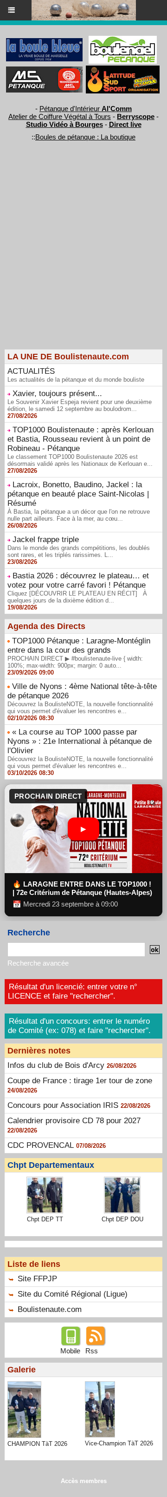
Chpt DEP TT (45, 1219)
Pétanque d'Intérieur (85, 109)
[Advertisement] (79, 260)
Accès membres (84, 1480)
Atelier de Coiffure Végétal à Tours (59, 116)
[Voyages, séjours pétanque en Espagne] (123, 69)
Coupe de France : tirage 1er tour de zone (79, 1080)
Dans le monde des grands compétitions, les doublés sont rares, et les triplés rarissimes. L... (78, 551)
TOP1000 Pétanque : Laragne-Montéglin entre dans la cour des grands (78, 645)
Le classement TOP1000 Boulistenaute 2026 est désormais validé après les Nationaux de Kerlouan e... (80, 460)
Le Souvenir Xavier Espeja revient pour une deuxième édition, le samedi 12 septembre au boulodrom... (79, 405)
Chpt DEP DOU (122, 1219)
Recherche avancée (38, 963)
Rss (91, 1351)
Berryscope (135, 116)
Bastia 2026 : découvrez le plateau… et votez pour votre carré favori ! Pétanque (78, 580)
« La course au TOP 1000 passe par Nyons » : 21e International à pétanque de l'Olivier (79, 741)
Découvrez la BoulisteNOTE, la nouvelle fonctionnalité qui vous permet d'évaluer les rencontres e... (80, 708)
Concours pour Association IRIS (62, 1105)
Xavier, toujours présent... (57, 393)
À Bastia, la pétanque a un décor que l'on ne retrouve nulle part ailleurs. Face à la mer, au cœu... (78, 515)
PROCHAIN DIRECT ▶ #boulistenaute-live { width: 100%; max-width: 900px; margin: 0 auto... (75, 662)
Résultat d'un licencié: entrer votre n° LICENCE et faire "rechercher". (72, 991)
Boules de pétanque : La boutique (85, 137)
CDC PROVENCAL (40, 1145)
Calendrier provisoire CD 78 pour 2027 (74, 1120)
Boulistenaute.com (50, 1309)
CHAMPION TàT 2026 (37, 1443)
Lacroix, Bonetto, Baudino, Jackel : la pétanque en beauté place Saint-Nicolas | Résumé (78, 494)
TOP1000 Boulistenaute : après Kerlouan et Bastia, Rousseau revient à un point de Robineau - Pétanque (80, 439)
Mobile (70, 1351)
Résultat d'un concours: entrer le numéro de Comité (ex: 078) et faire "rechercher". (79, 1026)
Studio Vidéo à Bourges (64, 124)
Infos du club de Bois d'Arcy (55, 1065)
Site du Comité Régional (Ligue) (73, 1294)
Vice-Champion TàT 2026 (119, 1443)
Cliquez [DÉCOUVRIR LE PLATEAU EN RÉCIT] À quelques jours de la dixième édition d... (77, 597)
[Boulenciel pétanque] (123, 40)
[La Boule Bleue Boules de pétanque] (44, 42)
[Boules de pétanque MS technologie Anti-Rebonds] (44, 70)
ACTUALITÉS (31, 371)
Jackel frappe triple (46, 539)
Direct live (125, 124)
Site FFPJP (37, 1278)
